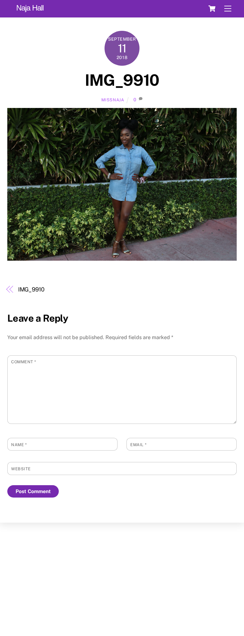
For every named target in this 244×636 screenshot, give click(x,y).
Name (19, 444)
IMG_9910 (122, 80)
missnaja (112, 99)
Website (21, 468)
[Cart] (212, 8)
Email (138, 444)
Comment (23, 361)
